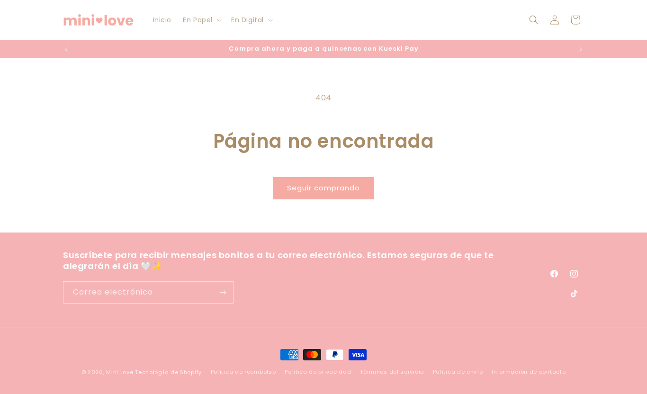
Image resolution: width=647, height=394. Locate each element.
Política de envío (458, 372)
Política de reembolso (243, 372)
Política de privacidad (318, 372)
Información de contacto (529, 372)
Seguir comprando (323, 188)
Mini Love (119, 372)
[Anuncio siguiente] (580, 49)
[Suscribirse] (222, 292)
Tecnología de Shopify (168, 372)
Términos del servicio (392, 372)
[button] (201, 20)
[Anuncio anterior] (66, 49)
